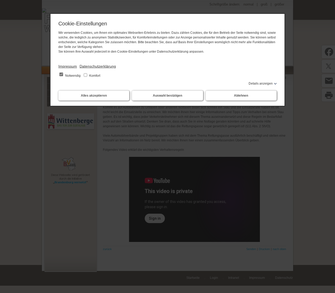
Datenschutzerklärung (98, 66)
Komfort (94, 76)
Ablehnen (241, 95)
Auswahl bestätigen (167, 95)
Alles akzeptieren (94, 95)
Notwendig (72, 76)
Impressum (67, 66)
